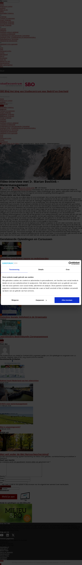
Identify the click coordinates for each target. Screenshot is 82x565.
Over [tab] (68, 269)
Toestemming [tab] (14, 269)
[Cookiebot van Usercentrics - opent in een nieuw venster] (70, 263)
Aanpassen (40, 300)
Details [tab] (41, 269)
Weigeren (15, 300)
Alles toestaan (67, 300)
